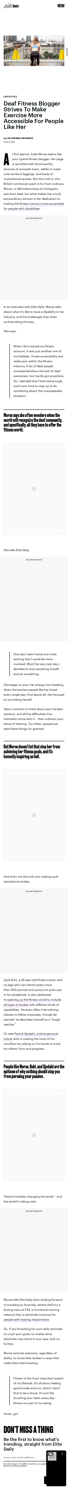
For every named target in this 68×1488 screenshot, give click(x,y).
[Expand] (50, 1454)
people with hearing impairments (26, 1319)
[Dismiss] (62, 1454)
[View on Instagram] (34, 488)
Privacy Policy (21, 1466)
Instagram (66, 52)
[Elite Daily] (11, 5)
